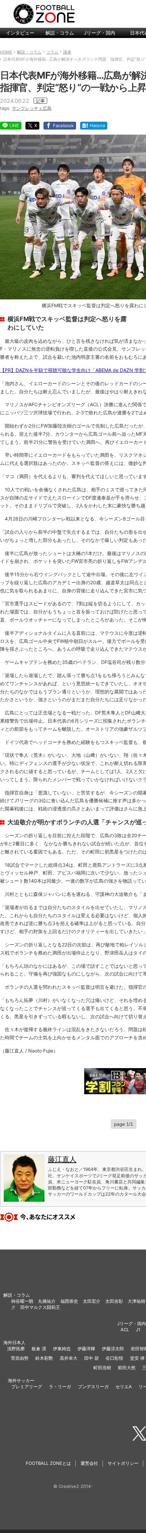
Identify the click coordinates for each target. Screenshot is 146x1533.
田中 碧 (91, 1358)
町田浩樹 (102, 1367)
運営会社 (89, 1463)
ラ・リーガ (60, 1386)
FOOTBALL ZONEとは (48, 1463)
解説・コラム (59, 33)
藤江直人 (62, 1159)
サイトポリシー (123, 1463)
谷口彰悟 (114, 1358)
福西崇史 (69, 1301)
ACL (125, 1329)
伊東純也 (62, 1348)
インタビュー (20, 33)
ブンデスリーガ (93, 1386)
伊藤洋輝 (86, 1348)
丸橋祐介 (47, 1301)
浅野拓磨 (16, 1348)
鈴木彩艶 (44, 1358)
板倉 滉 (39, 1348)
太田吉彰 (114, 1301)
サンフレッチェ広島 (32, 108)
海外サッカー (21, 1380)
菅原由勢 (20, 1358)
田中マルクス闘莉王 (40, 1307)
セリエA (123, 1386)
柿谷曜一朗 (22, 1301)
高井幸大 (68, 1358)
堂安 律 (137, 1358)
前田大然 (126, 1367)
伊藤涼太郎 (113, 1348)
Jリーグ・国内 (99, 33)
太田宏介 (92, 1301)
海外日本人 (14, 1342)
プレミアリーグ (26, 1386)
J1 (138, 1329)
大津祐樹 (136, 1301)
